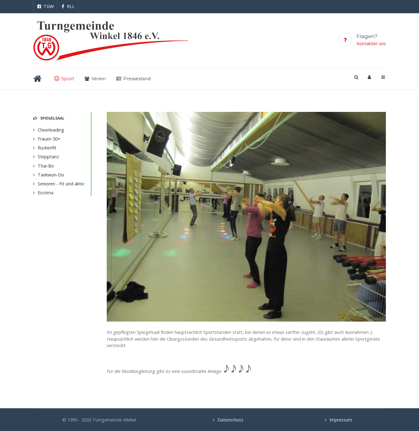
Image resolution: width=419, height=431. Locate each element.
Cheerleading (51, 130)
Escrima (45, 193)
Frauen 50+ (49, 139)
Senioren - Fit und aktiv (61, 184)
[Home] (38, 78)
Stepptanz (48, 157)
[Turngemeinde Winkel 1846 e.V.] (110, 41)
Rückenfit (47, 148)
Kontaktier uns (371, 43)
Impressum (340, 420)
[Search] (356, 77)
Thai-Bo (46, 166)
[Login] (369, 77)
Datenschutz (230, 420)
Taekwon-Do (51, 175)
